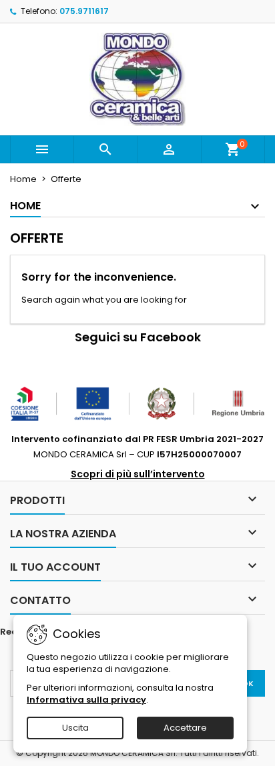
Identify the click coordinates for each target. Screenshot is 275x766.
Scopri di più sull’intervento (138, 474)
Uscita (75, 727)
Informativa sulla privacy (86, 699)
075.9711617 (84, 11)
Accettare (185, 727)
